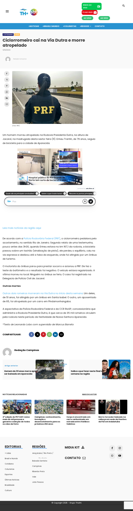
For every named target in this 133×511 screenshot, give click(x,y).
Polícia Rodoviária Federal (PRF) (42, 238)
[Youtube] (120, 456)
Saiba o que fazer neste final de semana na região (87, 372)
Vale (17, 34)
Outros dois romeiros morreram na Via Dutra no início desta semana (43, 293)
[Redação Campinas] (8, 59)
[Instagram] (120, 448)
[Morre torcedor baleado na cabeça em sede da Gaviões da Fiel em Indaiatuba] (112, 407)
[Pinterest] (6, 85)
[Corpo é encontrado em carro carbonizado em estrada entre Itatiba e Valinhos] (80, 407)
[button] (124, 6)
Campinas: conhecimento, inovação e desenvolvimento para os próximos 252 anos (48, 420)
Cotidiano (8, 34)
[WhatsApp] (6, 92)
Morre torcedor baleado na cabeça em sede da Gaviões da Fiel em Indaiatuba (112, 419)
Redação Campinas (20, 59)
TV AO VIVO (87, 12)
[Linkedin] (6, 98)
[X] (6, 79)
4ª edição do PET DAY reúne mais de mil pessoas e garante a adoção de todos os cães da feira (16, 420)
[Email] (6, 104)
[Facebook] (6, 73)
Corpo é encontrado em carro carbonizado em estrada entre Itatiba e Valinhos (78, 420)
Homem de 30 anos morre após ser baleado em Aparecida (20, 372)
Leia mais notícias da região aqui (22, 228)
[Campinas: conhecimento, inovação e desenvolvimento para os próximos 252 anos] (49, 407)
